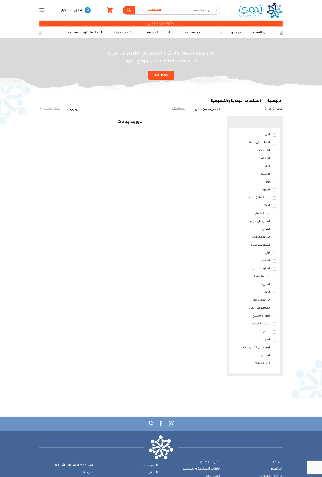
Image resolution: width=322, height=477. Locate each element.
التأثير (154, 472)
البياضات (265, 260)
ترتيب (74, 109)
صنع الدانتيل (263, 213)
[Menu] (41, 10)
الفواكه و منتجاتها (230, 32)
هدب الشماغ (263, 363)
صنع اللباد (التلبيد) (259, 197)
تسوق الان (161, 75)
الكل (268, 134)
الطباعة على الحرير (259, 308)
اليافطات (265, 150)
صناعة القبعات (261, 237)
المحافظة (178, 109)
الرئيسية (275, 101)
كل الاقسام (259, 32)
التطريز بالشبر (262, 268)
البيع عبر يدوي (210, 462)
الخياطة (266, 292)
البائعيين (276, 469)
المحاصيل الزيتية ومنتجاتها (84, 32)
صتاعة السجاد (262, 276)
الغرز (268, 166)
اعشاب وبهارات (124, 32)
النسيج (266, 355)
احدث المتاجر (52, 109)
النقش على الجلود (260, 221)
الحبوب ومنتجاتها (194, 32)
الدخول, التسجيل (72, 10)
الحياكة (266, 205)
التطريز (266, 190)
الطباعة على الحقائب (258, 142)
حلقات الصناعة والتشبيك (201, 469)
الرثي (268, 253)
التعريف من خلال (207, 109)
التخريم (266, 339)
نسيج (267, 331)
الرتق (268, 182)
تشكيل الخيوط (261, 324)
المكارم (266, 229)
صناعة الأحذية (262, 300)
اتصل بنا (89, 472)
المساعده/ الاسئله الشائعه (75, 465)
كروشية (266, 174)
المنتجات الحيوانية (158, 32)
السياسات (150, 465)
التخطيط (265, 158)
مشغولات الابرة (261, 245)
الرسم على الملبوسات (257, 347)
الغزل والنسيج (261, 316)
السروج (266, 284)
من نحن (277, 462)
